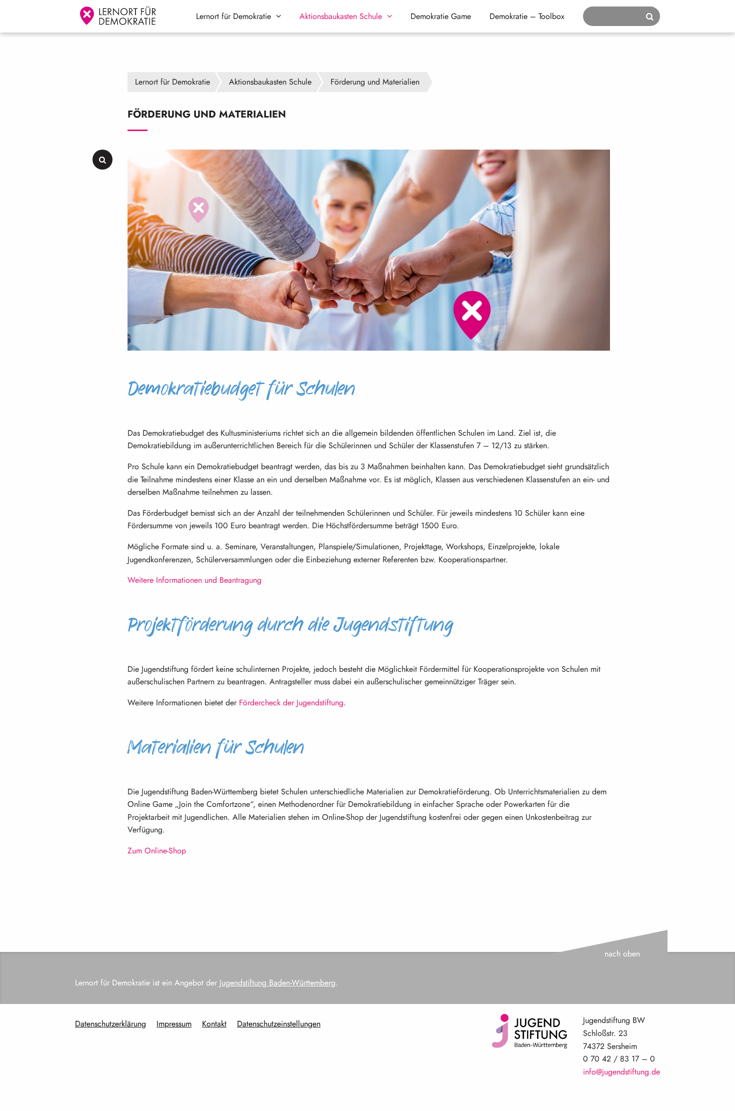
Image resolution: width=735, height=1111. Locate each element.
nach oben (622, 953)
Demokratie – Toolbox (527, 16)
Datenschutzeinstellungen (278, 1023)
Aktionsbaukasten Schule (341, 16)
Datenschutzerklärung (110, 1023)
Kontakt (214, 1023)
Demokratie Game (440, 16)
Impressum (174, 1023)
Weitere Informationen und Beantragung (195, 580)
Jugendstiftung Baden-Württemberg (278, 982)
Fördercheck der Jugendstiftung (291, 702)
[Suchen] (650, 17)
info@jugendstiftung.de (621, 1071)
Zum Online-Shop (157, 850)
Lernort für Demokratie (233, 16)
